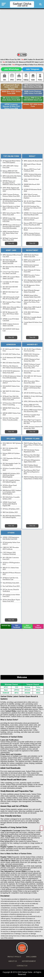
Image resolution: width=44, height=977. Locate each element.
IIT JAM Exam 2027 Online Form (11, 350)
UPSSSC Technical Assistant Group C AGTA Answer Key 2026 (32, 387)
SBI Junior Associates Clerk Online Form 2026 (11, 99)
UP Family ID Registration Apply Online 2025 (32, 461)
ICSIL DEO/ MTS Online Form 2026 (31, 313)
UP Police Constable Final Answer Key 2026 (32, 415)
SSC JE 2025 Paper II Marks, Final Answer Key (32, 202)
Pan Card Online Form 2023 (11, 586)
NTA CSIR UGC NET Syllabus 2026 (12, 444)
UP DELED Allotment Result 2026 (32, 190)
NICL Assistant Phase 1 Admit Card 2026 (12, 303)
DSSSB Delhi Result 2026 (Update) (32, 185)
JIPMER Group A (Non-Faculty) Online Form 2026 (32, 296)
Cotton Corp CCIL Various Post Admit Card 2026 (11, 272)
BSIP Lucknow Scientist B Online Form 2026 (32, 260)
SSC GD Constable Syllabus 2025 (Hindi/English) (11, 481)
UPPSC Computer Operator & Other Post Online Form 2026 (11, 106)
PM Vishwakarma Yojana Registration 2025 (31, 450)
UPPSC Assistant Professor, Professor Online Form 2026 (11, 195)
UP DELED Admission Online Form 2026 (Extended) (12, 377)
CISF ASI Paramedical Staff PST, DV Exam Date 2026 (11, 298)
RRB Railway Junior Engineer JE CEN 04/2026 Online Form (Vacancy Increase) (12, 201)
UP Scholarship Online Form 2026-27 (11, 382)
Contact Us (22, 966)
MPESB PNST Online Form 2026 (11, 409)
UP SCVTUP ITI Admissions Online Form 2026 (11, 372)
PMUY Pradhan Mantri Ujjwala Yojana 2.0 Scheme (32, 466)
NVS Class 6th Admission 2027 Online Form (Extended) (12, 366)
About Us (12, 961)
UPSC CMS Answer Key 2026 (33, 401)
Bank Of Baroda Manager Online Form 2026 (31, 291)
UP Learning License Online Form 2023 (11, 595)
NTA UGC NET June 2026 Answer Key (32, 372)
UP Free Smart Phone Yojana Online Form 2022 (11, 600)
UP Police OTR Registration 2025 (11, 563)
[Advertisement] (22, 31)
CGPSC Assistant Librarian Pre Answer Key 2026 (33, 427)
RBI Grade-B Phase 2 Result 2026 (32, 165)
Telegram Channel (32, 684)
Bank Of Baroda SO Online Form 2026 (32, 271)
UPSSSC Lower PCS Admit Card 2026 (11, 319)
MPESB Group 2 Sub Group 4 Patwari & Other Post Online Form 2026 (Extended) (12, 226)
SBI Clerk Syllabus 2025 (10, 512)
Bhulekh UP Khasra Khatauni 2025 (12, 573)
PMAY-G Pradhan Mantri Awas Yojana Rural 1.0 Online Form (33, 477)
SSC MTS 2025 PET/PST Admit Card (10, 287)
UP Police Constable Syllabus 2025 (12, 469)
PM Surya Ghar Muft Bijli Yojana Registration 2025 (32, 456)
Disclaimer (31, 957)
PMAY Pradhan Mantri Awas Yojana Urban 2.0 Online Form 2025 (33, 444)
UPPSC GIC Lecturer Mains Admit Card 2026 (11, 277)
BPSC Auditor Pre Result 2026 (33, 161)
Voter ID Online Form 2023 (11, 583)
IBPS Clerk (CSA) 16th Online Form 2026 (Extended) (12, 176)
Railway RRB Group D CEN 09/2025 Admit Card (33, 99)
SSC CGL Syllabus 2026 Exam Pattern (10, 449)
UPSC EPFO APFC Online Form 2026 (10, 166)
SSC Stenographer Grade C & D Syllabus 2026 (11, 464)
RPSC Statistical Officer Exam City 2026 (12, 255)
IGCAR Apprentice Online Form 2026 (32, 286)
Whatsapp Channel (11, 684)
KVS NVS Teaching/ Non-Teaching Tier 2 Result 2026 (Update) (32, 208)
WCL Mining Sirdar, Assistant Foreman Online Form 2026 (33, 281)
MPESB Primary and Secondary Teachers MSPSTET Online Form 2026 (12, 182)
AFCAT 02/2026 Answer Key (33, 393)
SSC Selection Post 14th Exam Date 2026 (12, 267)
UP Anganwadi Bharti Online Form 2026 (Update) (11, 87)
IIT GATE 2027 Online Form (11, 354)
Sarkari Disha (22, 4)
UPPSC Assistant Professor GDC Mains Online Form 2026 (11, 233)
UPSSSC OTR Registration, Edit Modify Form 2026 (11, 538)
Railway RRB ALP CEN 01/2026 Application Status (11, 171)
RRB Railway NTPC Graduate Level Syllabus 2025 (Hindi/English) (12, 492)
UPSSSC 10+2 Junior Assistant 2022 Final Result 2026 (33, 214)
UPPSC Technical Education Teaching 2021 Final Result (32, 175)
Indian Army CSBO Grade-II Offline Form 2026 (32, 308)
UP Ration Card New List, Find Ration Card (10, 578)
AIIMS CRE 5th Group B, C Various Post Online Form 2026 (32, 302)
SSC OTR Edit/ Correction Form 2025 (11, 558)
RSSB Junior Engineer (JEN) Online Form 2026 (33, 92)
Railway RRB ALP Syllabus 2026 (11, 454)
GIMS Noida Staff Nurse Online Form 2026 (31, 255)
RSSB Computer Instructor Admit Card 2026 (11, 324)
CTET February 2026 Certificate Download (9, 553)
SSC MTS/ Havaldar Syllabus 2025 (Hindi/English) (12, 516)
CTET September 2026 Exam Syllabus (11, 459)
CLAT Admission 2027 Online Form (12, 358)
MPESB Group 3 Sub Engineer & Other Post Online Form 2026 (12, 219)
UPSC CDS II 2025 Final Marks (31, 180)
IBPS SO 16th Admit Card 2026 (10, 292)
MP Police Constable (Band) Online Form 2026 (32, 318)
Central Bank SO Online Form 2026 (33, 323)
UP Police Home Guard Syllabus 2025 (10, 486)
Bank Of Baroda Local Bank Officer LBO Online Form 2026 (11, 208)
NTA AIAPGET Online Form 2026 (11, 387)
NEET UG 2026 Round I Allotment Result (31, 219)
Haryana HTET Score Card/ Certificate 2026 (32, 170)
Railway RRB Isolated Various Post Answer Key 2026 (33, 410)
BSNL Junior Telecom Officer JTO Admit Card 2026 (12, 308)
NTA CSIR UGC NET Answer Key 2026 (32, 377)
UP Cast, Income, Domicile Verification (11, 590)
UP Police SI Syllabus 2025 (11, 509)
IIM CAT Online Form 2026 (11, 362)
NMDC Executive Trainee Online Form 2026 (32, 276)
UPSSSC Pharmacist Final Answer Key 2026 (31, 360)
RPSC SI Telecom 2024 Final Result (33, 229)
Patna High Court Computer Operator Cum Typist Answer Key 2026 (32, 421)
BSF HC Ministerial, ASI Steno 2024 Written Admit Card (11, 313)
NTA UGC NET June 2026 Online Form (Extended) (11, 419)
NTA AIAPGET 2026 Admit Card (11, 330)
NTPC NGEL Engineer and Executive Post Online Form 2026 (11, 189)
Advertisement (29, 961)
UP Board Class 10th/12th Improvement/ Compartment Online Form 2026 (11, 398)
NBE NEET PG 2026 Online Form (11, 392)
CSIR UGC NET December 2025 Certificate (11, 548)
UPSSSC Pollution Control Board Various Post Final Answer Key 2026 (32, 366)
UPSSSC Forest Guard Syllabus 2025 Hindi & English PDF (10, 503)
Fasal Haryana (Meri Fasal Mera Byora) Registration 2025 (32, 471)
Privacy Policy (14, 957)
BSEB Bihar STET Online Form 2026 (11, 92)
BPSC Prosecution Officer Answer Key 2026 (31, 382)
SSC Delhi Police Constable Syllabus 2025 (11, 498)
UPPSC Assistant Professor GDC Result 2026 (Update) (32, 234)
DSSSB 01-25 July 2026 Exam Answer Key (33, 397)
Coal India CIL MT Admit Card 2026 (10, 282)
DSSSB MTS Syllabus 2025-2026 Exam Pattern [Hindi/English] (11, 475)
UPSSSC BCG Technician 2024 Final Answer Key (31, 355)
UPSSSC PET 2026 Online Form (33, 105)
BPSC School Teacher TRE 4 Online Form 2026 (33, 86)
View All (11, 243)
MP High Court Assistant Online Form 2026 (10, 239)
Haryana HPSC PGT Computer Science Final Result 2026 (33, 224)
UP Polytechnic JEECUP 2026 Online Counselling (12, 404)
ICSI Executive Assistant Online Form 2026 (31, 265)
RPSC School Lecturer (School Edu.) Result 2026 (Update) (32, 196)
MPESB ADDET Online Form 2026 (12, 414)
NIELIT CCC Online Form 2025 (11, 568)
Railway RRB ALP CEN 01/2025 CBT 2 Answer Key (32, 405)
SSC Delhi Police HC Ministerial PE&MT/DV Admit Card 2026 (10, 261)
